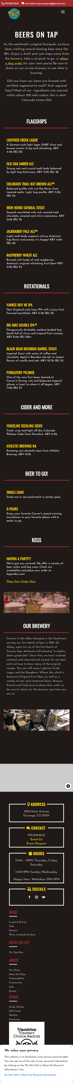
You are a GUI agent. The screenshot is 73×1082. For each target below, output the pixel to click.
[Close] (70, 1046)
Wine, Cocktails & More (22, 934)
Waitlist (13, 1015)
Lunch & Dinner (18, 922)
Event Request (36, 843)
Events (12, 991)
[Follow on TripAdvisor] (43, 897)
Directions (14, 1019)
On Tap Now (16, 952)
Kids (11, 926)
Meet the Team (17, 974)
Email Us (36, 839)
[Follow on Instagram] (36, 897)
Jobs (11, 987)
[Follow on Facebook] (29, 897)
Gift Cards (15, 1011)
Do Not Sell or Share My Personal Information (30, 1075)
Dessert (13, 930)
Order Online (16, 1007)
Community (15, 982)
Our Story (14, 970)
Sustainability (16, 978)
